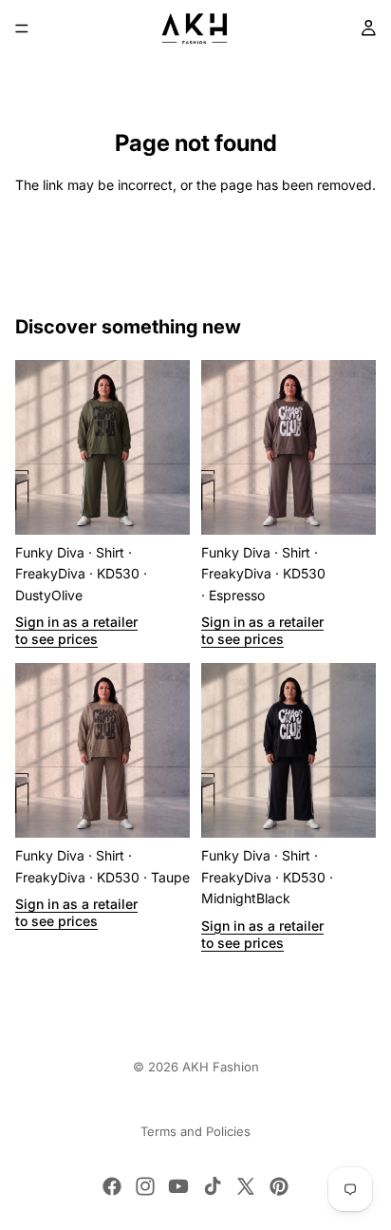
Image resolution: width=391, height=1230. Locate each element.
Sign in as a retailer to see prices (76, 630)
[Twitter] (246, 1186)
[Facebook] (112, 1186)
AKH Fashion (220, 1066)
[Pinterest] (279, 1186)
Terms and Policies (195, 1131)
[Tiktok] (212, 1186)
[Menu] (22, 28)
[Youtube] (178, 1186)
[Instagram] (145, 1186)
